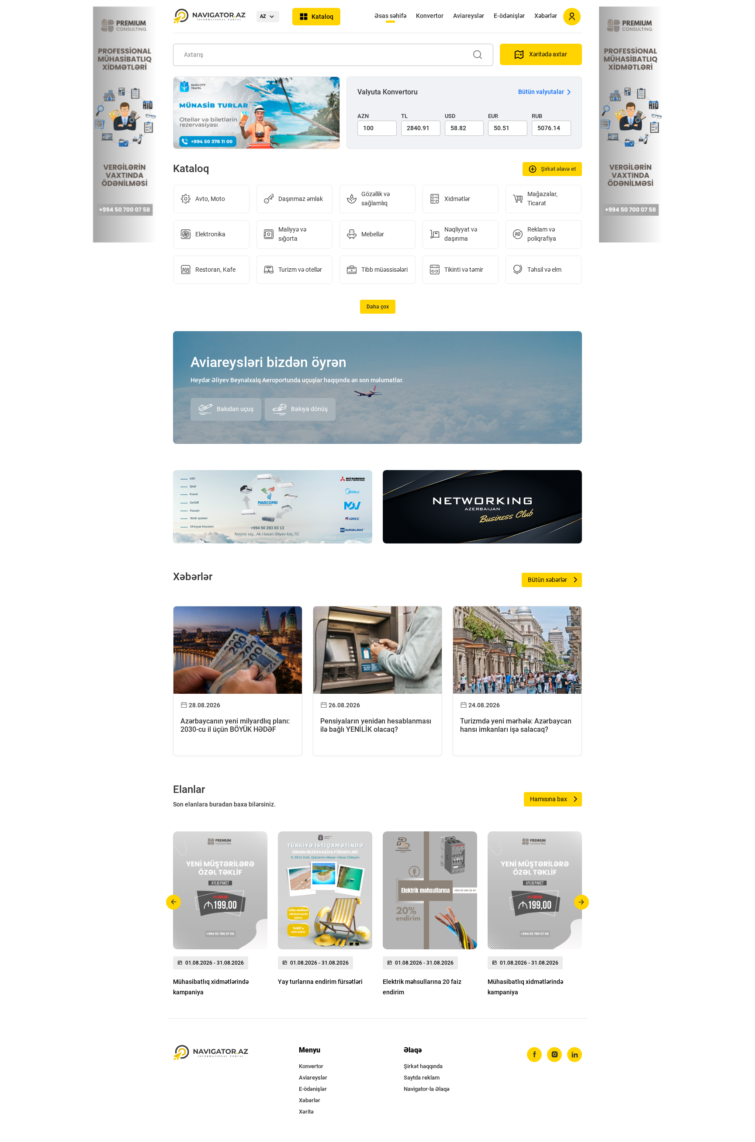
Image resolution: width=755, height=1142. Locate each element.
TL (404, 116)
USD (450, 116)
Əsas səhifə (390, 15)
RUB (537, 116)
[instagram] (554, 1054)
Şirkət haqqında (423, 1066)
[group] (220, 916)
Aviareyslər (468, 15)
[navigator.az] (210, 1053)
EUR (493, 116)
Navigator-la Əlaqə (427, 1089)
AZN (363, 116)
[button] (174, 902)
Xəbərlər (545, 15)
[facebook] (534, 1054)
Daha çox (378, 307)
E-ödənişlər (509, 15)
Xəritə (306, 1111)
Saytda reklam (422, 1077)
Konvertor (429, 15)
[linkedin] (574, 1054)
